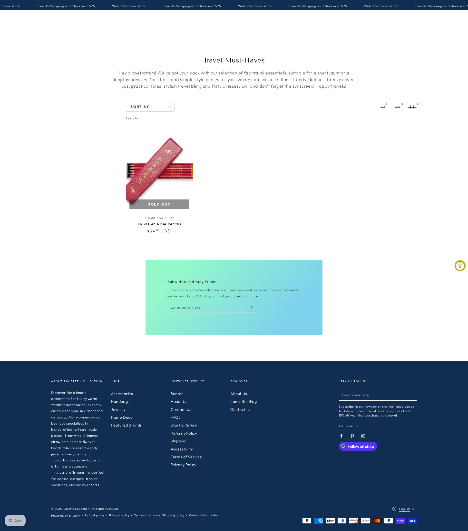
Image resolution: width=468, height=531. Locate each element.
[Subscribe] (252, 307)
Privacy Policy (183, 464)
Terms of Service (186, 456)
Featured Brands (126, 425)
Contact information (204, 515)
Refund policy (95, 515)
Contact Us (181, 409)
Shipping (178, 440)
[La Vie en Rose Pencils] (159, 171)
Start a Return (184, 425)
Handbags (120, 401)
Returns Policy (184, 433)
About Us (179, 401)
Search (177, 393)
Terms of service (146, 515)
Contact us (240, 409)
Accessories (122, 393)
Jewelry (118, 409)
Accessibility (182, 449)
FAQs (175, 417)
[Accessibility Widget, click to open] (460, 265)
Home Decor (123, 417)
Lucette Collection (77, 508)
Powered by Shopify (65, 515)
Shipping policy (173, 515)
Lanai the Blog (243, 401)
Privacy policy (119, 515)
